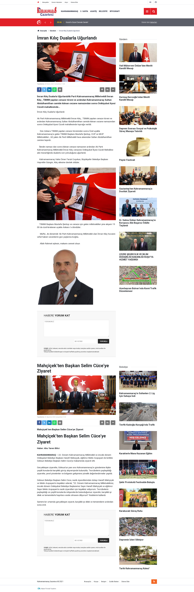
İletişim (103, 582)
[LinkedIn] (49, 89)
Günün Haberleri (57, 2)
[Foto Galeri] (155, 2)
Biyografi (115, 11)
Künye (96, 582)
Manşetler (45, 2)
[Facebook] (39, 89)
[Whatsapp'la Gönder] (54, 89)
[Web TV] (150, 2)
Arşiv (66, 2)
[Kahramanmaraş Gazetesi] (46, 11)
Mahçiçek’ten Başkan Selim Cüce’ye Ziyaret (83, 22)
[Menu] (147, 11)
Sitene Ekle (74, 2)
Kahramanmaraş (69, 11)
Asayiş (93, 11)
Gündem (53, 31)
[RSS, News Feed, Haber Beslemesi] (154, 581)
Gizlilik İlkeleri (114, 582)
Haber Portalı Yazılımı (48, 589)
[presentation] (45, 22)
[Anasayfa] (38, 2)
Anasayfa (43, 31)
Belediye (103, 11)
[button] (102, 89)
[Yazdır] (60, 89)
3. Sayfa (84, 11)
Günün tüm (149, 22)
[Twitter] (44, 89)
